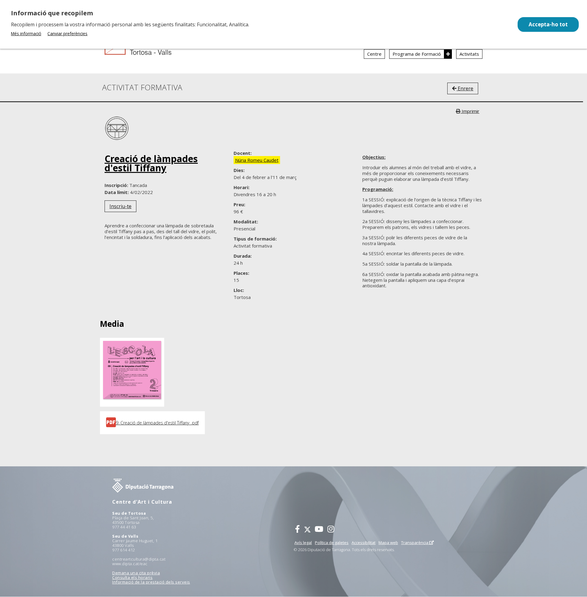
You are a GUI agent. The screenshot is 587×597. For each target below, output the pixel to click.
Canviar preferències (67, 33)
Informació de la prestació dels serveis (151, 582)
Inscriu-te (120, 206)
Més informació (26, 33)
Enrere (464, 88)
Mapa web (388, 542)
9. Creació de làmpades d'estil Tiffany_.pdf (157, 423)
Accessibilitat (363, 542)
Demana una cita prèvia (136, 573)
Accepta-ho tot (548, 24)
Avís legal (303, 542)
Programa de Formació (417, 54)
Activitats (469, 54)
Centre (374, 54)
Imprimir (469, 111)
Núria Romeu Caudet (257, 160)
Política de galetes (332, 542)
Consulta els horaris (132, 577)
